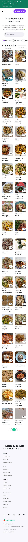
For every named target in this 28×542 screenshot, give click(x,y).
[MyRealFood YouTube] (24, 515)
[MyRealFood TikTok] (19, 515)
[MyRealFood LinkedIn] (14, 515)
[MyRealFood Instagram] (9, 515)
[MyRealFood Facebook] (4, 515)
